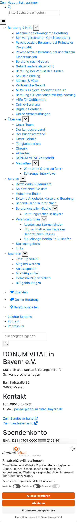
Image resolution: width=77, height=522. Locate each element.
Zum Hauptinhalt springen (19, 2)
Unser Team (25, 125)
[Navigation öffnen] (3, 22)
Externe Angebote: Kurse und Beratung (45, 198)
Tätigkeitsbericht (28, 144)
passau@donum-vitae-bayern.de (38, 409)
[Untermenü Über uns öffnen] (25, 119)
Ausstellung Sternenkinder (43, 224)
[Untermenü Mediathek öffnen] (35, 163)
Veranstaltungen (28, 219)
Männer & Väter (27, 81)
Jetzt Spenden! (27, 259)
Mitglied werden (28, 264)
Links (19, 248)
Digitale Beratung (29, 109)
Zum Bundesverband (20, 418)
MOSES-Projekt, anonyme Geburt (41, 90)
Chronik (21, 148)
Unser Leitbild (26, 139)
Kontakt (13, 321)
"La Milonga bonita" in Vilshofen (47, 239)
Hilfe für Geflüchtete (31, 100)
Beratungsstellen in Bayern (43, 214)
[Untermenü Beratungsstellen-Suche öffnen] (55, 208)
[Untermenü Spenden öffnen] (25, 254)
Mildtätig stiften (27, 273)
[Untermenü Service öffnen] (23, 179)
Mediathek (23, 163)
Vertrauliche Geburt (30, 85)
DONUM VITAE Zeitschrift (35, 158)
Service (13, 179)
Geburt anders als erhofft (35, 66)
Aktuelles (22, 153)
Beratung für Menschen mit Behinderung (46, 95)
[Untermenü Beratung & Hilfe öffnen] (36, 28)
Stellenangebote (28, 244)
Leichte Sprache (20, 317)
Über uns (14, 119)
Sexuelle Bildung (28, 76)
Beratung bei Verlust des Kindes (39, 71)
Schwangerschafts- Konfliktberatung (43, 38)
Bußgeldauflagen (28, 283)
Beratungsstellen (25, 307)
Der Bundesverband (30, 134)
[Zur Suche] (9, 7)
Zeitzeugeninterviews (39, 173)
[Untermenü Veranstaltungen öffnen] (44, 219)
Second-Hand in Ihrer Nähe (36, 203)
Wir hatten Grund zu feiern (43, 169)
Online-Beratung (28, 104)
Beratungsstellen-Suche (33, 208)
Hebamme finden (28, 194)
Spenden (14, 254)
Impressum (16, 326)
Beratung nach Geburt (32, 61)
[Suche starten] (6, 343)
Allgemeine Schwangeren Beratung (42, 33)
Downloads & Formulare (33, 184)
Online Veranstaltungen (33, 114)
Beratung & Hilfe (20, 28)
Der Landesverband (30, 129)
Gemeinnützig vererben (33, 278)
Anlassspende (26, 269)
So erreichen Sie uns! (31, 189)
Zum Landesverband (20, 423)
